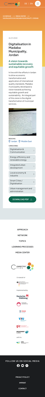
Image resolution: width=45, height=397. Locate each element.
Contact (22, 388)
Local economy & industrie (18, 174)
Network (22, 235)
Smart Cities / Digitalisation (16, 182)
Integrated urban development (17, 166)
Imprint (22, 383)
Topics (22, 241)
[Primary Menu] (38, 3)
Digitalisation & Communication (17, 150)
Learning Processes (22, 246)
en (31, 3)
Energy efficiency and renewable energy (20, 158)
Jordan (14, 141)
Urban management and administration (21, 189)
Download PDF (21, 199)
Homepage (7, 16)
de (25, 3)
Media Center (21, 16)
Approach (22, 229)
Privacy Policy (23, 377)
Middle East (26, 141)
